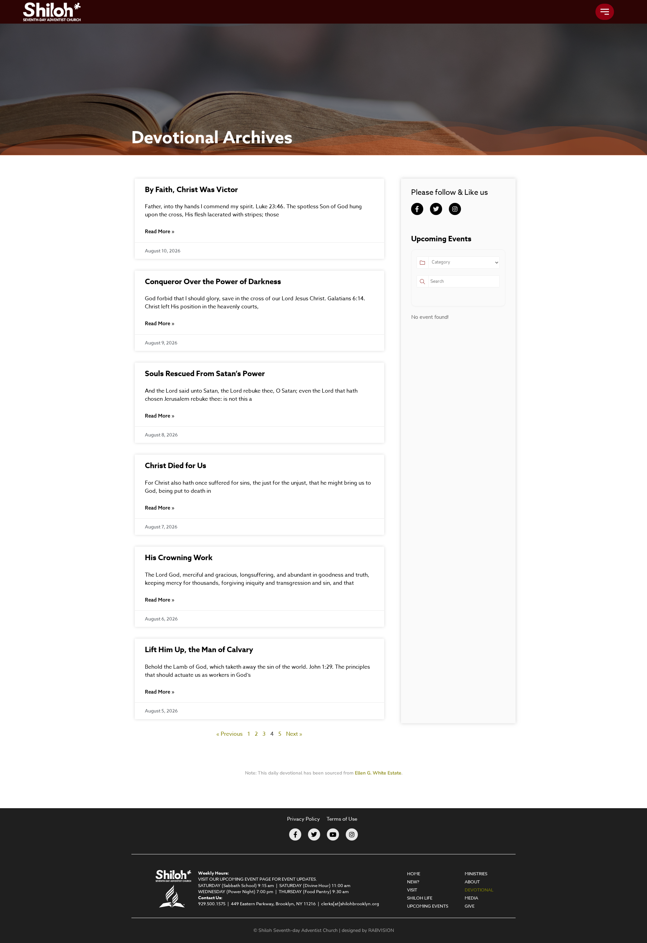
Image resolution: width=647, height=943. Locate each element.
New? (413, 882)
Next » (294, 734)
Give (469, 906)
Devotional (479, 890)
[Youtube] (333, 834)
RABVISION (381, 930)
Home (413, 874)
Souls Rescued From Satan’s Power (205, 373)
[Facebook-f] (417, 209)
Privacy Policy (303, 819)
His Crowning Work (179, 557)
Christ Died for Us (175, 465)
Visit (412, 890)
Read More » (159, 231)
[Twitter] (436, 209)
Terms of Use (342, 819)
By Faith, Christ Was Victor (191, 189)
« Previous (229, 734)
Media (471, 898)
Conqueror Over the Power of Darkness (213, 281)
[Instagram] (455, 209)
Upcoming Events (427, 906)
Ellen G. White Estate (378, 773)
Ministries (476, 874)
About (472, 882)
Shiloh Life (419, 898)
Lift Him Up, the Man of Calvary (199, 649)
